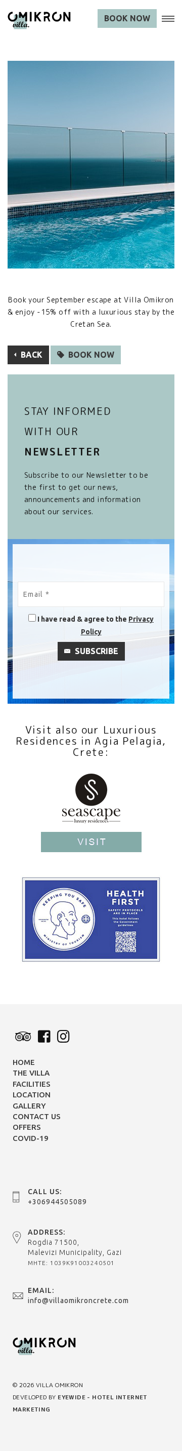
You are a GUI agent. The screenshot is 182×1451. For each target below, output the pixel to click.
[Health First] (91, 918)
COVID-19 (31, 1138)
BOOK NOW (127, 18)
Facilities (32, 1084)
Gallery (29, 1105)
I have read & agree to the (82, 619)
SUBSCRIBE (95, 651)
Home (24, 1062)
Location (32, 1094)
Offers (27, 1127)
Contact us (37, 1116)
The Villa (31, 1072)
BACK (30, 354)
